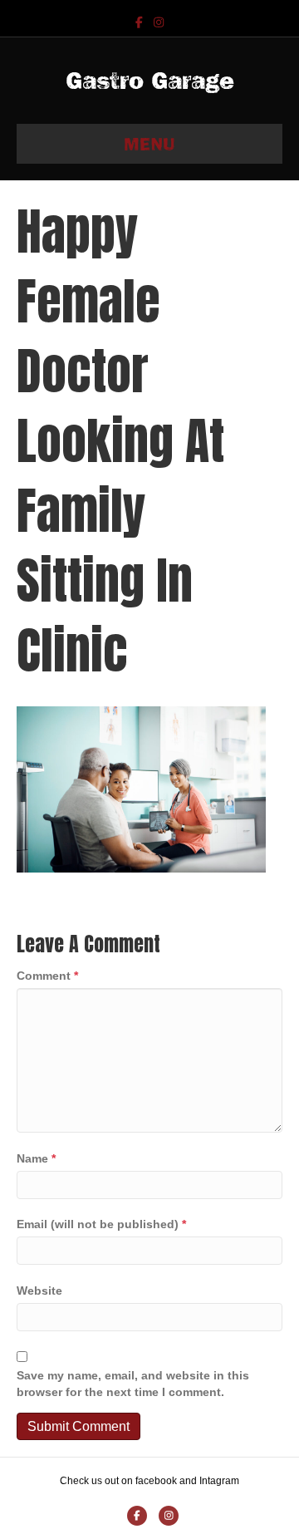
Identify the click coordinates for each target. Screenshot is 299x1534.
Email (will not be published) (101, 1224)
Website (39, 1290)
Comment (47, 975)
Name (36, 1158)
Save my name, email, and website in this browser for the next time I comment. (133, 1384)
